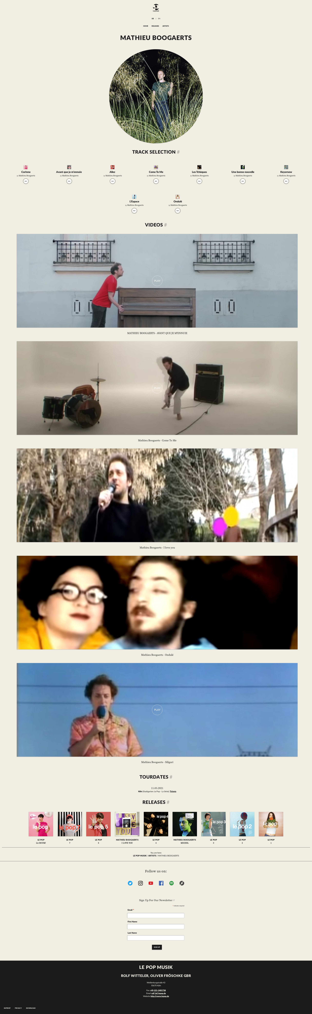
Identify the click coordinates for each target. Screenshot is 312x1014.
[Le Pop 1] (177, 197)
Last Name (132, 933)
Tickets (173, 791)
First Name (132, 922)
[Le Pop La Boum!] (26, 167)
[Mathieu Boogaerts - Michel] (185, 824)
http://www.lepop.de (160, 996)
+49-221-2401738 (158, 990)
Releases (155, 26)
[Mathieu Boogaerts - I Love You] (127, 824)
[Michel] (242, 167)
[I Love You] (156, 167)
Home (145, 26)
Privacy (18, 1008)
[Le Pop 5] (112, 167)
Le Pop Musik (139, 856)
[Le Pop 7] (69, 167)
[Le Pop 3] (286, 167)
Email (131, 910)
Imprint (7, 1008)
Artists (165, 26)
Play (26, 181)
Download (31, 1008)
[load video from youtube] (157, 281)
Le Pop (41, 841)
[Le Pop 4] (199, 167)
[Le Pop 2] (134, 197)
